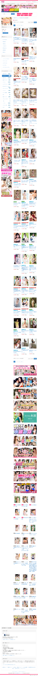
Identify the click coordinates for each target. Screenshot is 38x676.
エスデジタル (16, 143)
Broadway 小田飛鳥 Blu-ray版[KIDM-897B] (33, 181)
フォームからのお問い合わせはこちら (9, 664)
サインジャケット (6, 88)
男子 (6, 94)
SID (14, 60)
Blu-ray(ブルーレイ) (6, 86)
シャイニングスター (6, 58)
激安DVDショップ (17, 17)
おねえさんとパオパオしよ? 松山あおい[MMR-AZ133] (17, 226)
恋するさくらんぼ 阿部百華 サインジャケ (17, 563)
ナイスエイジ (24, 62)
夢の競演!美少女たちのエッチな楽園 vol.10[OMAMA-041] (25, 39)
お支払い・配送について (17, 667)
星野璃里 (22, 15)
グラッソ (15, 162)
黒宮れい (4, 52)
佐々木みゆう (5, 39)
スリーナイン (16, 84)
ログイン (34, 1)
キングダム (15, 205)
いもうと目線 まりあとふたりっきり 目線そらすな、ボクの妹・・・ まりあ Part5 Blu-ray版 (33, 519)
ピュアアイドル (6, 84)
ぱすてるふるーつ (24, 42)
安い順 (29, 22)
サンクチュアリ (31, 42)
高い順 (32, 22)
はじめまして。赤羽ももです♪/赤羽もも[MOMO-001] (33, 40)
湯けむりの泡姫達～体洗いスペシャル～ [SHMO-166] (17, 101)
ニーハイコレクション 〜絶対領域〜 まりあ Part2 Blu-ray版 (25, 611)
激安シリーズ (6, 96)
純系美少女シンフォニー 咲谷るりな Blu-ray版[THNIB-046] (33, 57)
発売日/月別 (22, 17)
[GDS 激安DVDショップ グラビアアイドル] (2, 1)
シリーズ (6, 90)
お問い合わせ (17, 668)
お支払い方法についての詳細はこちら (9, 639)
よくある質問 (25, 667)
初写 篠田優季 (17, 533)
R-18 (6, 107)
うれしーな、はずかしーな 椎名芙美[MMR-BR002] (25, 205)
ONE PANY (31, 314)
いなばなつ (26, 15)
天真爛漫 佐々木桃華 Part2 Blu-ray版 (17, 547)
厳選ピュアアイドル (25, 13)
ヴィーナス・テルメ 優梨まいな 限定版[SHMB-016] (25, 120)
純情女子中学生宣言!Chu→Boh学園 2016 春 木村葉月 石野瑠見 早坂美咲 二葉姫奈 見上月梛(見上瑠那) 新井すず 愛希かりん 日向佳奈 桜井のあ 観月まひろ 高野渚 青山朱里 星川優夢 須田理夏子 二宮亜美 (33, 566)
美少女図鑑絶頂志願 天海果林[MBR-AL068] (17, 291)
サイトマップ (23, 668)
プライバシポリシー (22, 671)
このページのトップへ (34, 675)
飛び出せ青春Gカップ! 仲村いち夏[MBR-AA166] (25, 291)
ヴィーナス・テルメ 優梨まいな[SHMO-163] (17, 121)
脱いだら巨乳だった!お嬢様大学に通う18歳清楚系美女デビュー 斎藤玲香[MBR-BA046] (25, 268)
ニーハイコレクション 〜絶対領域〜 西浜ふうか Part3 (33, 584)
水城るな (4, 43)
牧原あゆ (30, 15)
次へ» (22, 25)
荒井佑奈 (4, 41)
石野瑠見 (4, 50)
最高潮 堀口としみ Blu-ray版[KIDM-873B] (25, 350)
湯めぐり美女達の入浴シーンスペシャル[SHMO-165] (25, 100)
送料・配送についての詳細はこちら (9, 655)
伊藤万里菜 (30, 13)
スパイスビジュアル (32, 144)
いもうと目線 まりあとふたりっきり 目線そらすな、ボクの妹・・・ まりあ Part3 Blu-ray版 (25, 548)
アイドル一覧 (6, 105)
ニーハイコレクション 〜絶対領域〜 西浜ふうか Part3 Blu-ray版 (25, 563)
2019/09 (6, 75)
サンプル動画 (19, 13)
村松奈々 (18, 15)
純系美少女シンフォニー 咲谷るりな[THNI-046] (17, 82)
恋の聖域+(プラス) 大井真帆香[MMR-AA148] (25, 247)
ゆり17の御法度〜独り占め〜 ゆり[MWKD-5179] (33, 121)
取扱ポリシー (10, 667)
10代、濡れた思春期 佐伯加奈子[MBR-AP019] (33, 142)
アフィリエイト (15, 671)
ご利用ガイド (4, 667)
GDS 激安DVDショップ (19, 673)
